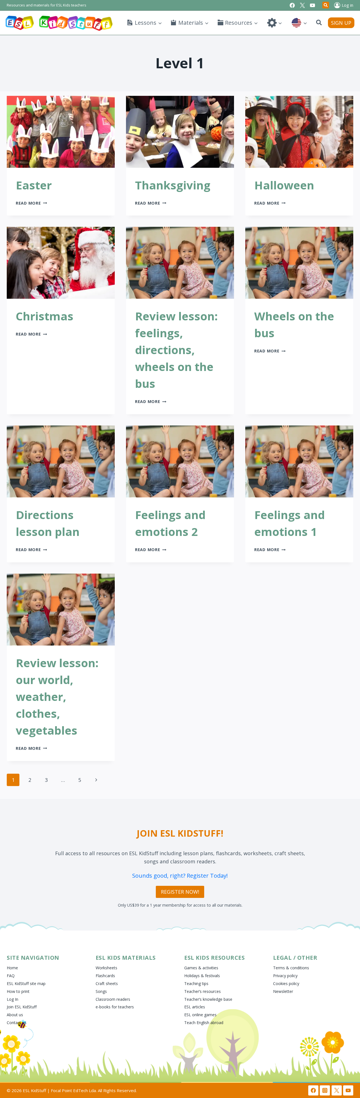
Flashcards (105, 975)
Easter (34, 185)
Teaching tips (196, 983)
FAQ (11, 975)
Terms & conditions (291, 967)
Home (12, 967)
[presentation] (61, 132)
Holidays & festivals (202, 975)
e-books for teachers (115, 1006)
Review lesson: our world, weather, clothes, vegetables (57, 696)
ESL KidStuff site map (26, 983)
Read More (31, 203)
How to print (18, 991)
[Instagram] (325, 1090)
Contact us (16, 1022)
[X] (302, 5)
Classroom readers (113, 999)
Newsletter (283, 991)
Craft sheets (107, 983)
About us (15, 1014)
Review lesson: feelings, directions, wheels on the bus (176, 349)
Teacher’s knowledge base (208, 999)
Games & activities (201, 967)
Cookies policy (286, 983)
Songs (101, 991)
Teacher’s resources (202, 991)
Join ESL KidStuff (22, 1006)
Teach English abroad (203, 1022)
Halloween (284, 185)
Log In (12, 999)
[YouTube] (312, 5)
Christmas (44, 316)
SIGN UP (341, 22)
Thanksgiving (172, 185)
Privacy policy (285, 975)
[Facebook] (292, 5)
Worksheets (106, 967)
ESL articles (194, 1006)
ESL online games (200, 1014)
